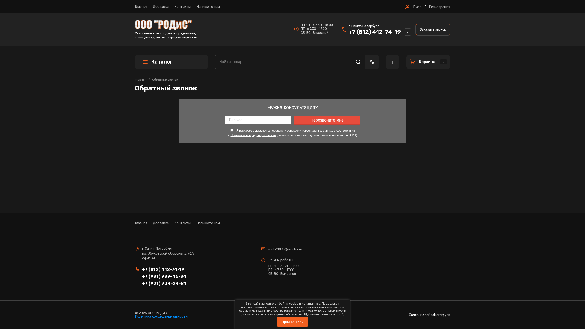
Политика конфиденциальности (161, 316)
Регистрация (439, 7)
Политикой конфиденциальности (253, 135)
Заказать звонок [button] (433, 30)
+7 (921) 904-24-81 (164, 283)
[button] (413, 6)
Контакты (182, 7)
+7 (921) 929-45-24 (164, 276)
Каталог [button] (161, 62)
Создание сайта (421, 315)
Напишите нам (208, 7)
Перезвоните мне (327, 120)
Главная (141, 7)
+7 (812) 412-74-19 (375, 32)
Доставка (161, 7)
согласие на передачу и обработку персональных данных (293, 130)
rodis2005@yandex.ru (285, 249)
